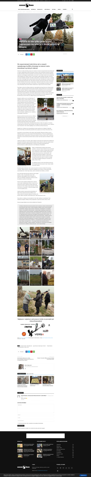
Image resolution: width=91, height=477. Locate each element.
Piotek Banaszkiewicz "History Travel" (23, 347)
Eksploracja (47, 9)
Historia (53, 9)
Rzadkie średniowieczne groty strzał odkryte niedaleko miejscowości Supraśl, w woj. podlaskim (68, 89)
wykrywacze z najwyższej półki (23, 337)
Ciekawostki (39, 9)
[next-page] (19, 389)
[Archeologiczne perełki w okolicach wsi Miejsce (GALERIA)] (48, 380)
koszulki (49, 337)
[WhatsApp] (34, 54)
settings (37, 475)
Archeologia (19, 383)
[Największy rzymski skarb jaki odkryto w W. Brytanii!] (39, 455)
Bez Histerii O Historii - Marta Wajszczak (26, 345)
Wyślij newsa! (37, 0)
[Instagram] (64, 0)
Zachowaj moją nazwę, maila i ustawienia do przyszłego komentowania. (30, 423)
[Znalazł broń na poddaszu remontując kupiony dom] (39, 450)
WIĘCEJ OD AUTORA (29, 373)
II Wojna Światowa (49, 345)
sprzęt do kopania (44, 337)
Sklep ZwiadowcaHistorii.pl (24, 9)
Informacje (33, 9)
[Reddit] (67, 0)
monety (51, 337)
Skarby (31, 383)
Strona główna (19, 11)
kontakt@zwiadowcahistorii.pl (42, 470)
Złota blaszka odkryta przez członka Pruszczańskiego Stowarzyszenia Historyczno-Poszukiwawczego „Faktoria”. (25, 359)
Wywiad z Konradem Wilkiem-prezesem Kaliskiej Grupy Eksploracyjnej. (45, 359)
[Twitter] (71, 0)
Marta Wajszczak (23, 49)
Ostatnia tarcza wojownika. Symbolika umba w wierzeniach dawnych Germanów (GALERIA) (22, 385)
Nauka (59, 9)
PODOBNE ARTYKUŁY (21, 373)
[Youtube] (73, 0)
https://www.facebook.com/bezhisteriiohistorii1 (31, 366)
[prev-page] (18, 389)
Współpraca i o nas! (47, 0)
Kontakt (33, 0)
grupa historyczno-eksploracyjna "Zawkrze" (39, 345)
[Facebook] (62, 0)
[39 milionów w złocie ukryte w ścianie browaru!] (35, 380)
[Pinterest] (66, 0)
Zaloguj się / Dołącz (29, 0)
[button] (72, 9)
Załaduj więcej (65, 116)
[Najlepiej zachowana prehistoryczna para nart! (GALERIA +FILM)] (59, 84)
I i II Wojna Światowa (29, 11)
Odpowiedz (22, 399)
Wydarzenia (42, 0)
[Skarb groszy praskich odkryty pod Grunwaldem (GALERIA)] (20, 445)
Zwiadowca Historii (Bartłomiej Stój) (63, 80)
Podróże (64, 9)
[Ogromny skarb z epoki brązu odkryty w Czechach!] (39, 445)
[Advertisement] (54, 5)
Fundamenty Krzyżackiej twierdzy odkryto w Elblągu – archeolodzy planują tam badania (65, 104)
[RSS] (69, 0)
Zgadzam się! (83, 475)
